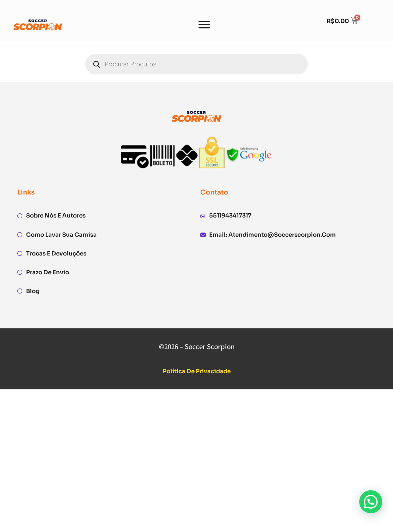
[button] (204, 24)
